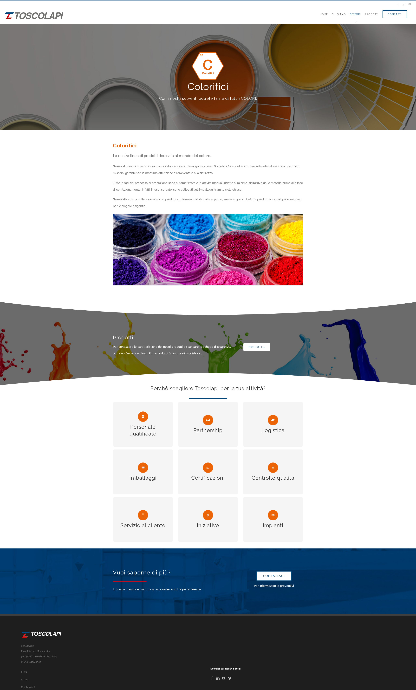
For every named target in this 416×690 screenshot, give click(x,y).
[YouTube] (223, 678)
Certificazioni (28, 687)
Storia (24, 671)
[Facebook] (212, 678)
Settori (24, 679)
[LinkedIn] (218, 678)
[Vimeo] (229, 678)
